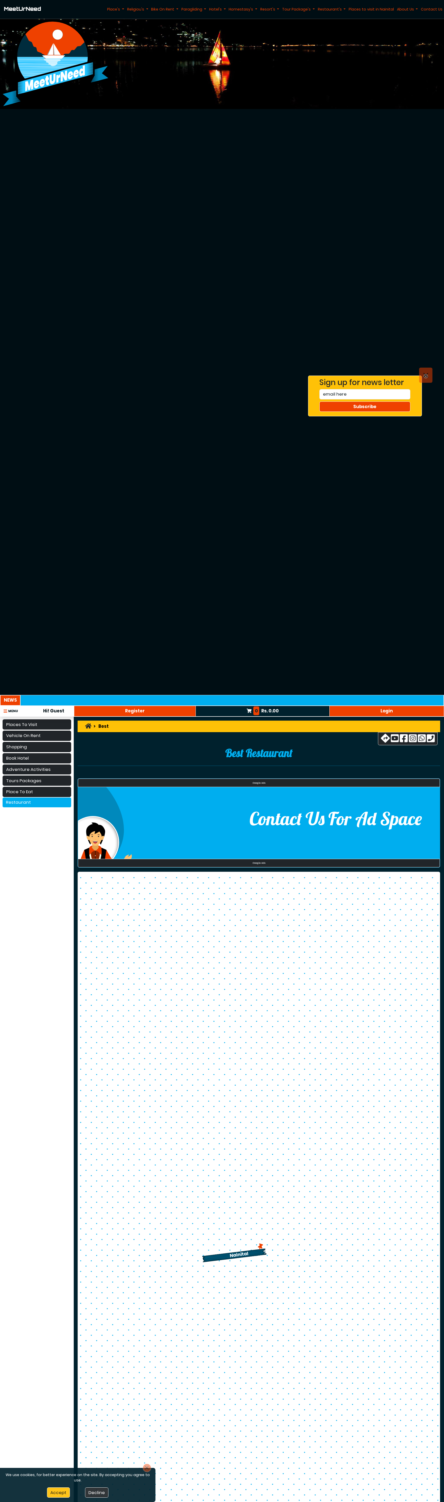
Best (103, 726)
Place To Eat (19, 792)
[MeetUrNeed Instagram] (413, 740)
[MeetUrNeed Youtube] (395, 740)
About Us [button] (406, 9)
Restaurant (18, 802)
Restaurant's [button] (330, 9)
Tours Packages (23, 780)
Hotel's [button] (216, 9)
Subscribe (364, 407)
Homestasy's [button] (241, 9)
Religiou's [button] (136, 9)
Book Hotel (17, 758)
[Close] (425, 375)
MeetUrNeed (22, 9)
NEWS (10, 700)
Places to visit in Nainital (371, 9)
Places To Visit (21, 724)
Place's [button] (114, 9)
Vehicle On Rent (23, 735)
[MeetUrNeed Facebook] (404, 740)
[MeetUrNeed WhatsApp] (422, 740)
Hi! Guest (53, 711)
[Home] (88, 726)
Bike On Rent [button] (163, 9)
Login (387, 711)
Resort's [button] (268, 9)
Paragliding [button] (192, 9)
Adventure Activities (28, 769)
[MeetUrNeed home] (55, 64)
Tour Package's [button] (297, 9)
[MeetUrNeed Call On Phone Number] (431, 740)
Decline (96, 1492)
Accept (58, 1492)
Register (135, 711)
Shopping (16, 747)
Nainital (239, 1254)
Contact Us (431, 9)
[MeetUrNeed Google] (385, 740)
